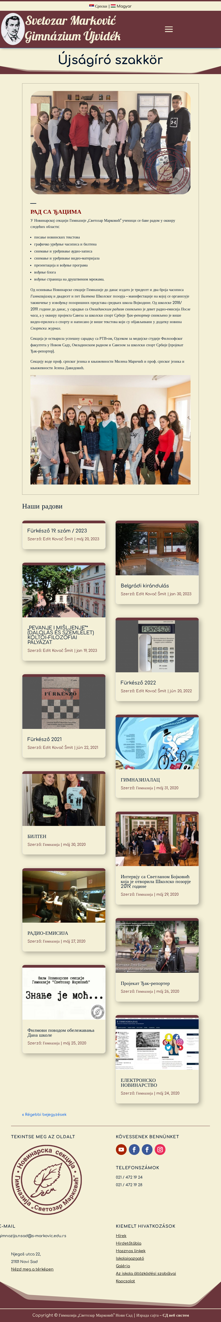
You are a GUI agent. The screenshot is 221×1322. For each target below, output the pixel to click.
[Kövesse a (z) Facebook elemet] (134, 1149)
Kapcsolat (125, 1281)
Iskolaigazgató (130, 1259)
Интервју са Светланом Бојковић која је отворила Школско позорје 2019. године (156, 881)
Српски (100, 6)
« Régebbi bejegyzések (44, 1115)
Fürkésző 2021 (44, 739)
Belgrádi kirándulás (145, 586)
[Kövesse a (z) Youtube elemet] (121, 1149)
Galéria (123, 1266)
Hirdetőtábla (128, 1243)
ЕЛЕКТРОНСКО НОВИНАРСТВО (139, 1083)
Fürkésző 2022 (138, 683)
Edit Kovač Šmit (58, 539)
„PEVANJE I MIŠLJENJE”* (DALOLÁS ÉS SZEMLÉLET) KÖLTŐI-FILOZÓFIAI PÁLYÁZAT (60, 635)
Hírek (121, 1236)
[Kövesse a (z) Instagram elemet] (160, 1149)
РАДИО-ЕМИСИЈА (47, 933)
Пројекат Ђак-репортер (145, 983)
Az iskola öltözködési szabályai (146, 1274)
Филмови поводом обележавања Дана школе (60, 1032)
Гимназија (51, 845)
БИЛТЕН (36, 836)
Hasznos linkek (131, 1251)
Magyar (124, 6)
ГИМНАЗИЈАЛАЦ (140, 780)
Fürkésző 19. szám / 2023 (57, 531)
